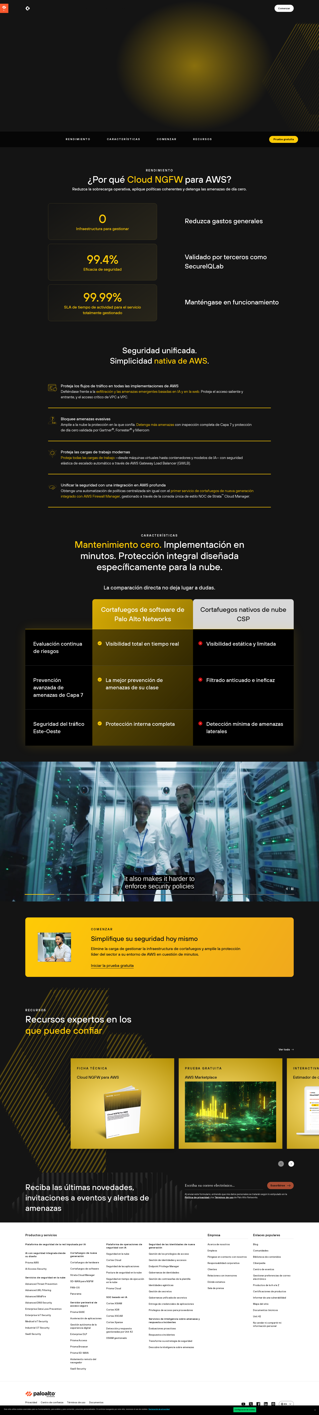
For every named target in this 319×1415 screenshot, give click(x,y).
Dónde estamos (216, 1282)
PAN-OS (75, 1287)
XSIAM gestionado (116, 1338)
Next (291, 1164)
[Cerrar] (315, 1410)
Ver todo (284, 1049)
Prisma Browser (79, 1346)
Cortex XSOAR (114, 1315)
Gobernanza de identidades (164, 1272)
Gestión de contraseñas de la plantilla (170, 1279)
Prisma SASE (77, 1312)
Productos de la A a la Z (266, 1285)
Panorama (75, 1293)
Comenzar (284, 8)
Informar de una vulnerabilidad (269, 1297)
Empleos (212, 1250)
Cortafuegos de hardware (84, 1262)
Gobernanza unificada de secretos (168, 1297)
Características (123, 139)
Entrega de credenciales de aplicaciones (171, 1304)
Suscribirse (277, 1185)
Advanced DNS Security (38, 1302)
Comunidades (260, 1250)
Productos (81, 8)
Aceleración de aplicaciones (86, 1318)
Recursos (121, 8)
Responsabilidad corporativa (223, 1263)
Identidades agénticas (161, 1285)
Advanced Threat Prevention (41, 1284)
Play (292, 889)
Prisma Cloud (113, 1288)
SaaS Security (33, 1334)
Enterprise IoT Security (38, 1315)
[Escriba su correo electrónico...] (224, 1187)
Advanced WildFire (35, 1296)
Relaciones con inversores (222, 1275)
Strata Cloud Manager (82, 1275)
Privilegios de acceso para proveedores (171, 1310)
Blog (255, 1244)
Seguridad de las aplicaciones (122, 1266)
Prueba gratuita (283, 139)
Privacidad (31, 1402)
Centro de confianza (52, 1402)
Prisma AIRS (32, 1262)
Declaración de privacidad (159, 1409)
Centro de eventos (263, 1269)
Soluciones (101, 8)
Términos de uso (224, 1197)
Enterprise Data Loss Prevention (43, 1308)
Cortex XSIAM (114, 1303)
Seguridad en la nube (117, 1253)
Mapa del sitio (261, 1304)
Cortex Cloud (113, 1260)
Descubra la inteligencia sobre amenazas (171, 1347)
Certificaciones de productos (269, 1291)
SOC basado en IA (116, 1297)
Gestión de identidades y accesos (168, 1260)
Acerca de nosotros (219, 1244)
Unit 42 (257, 1316)
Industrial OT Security (37, 1327)
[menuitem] (48, 8)
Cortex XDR (112, 1309)
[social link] (243, 1404)
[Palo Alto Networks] (47, 8)
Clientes (212, 1269)
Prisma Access (78, 1340)
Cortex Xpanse (114, 1322)
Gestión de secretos (160, 1291)
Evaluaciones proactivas (162, 1328)
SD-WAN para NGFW (81, 1281)
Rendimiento (78, 139)
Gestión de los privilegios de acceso (169, 1253)
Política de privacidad (197, 1197)
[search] (264, 8)
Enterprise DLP (78, 1334)
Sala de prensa (216, 1288)
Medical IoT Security (36, 1321)
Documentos (96, 1402)
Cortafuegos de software (84, 1268)
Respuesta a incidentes (162, 1334)
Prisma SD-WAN (79, 1352)
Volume (287, 889)
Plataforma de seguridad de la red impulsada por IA (55, 1244)
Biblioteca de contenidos (267, 1256)
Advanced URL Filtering (38, 1290)
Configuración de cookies (245, 1410)
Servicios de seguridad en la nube (45, 1277)
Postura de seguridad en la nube (124, 1272)
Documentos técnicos (265, 1310)
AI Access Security (36, 1268)
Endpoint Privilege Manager (164, 1266)
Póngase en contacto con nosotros (227, 1256)
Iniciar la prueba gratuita (112, 965)
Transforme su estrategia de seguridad (170, 1341)
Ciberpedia (259, 1263)
